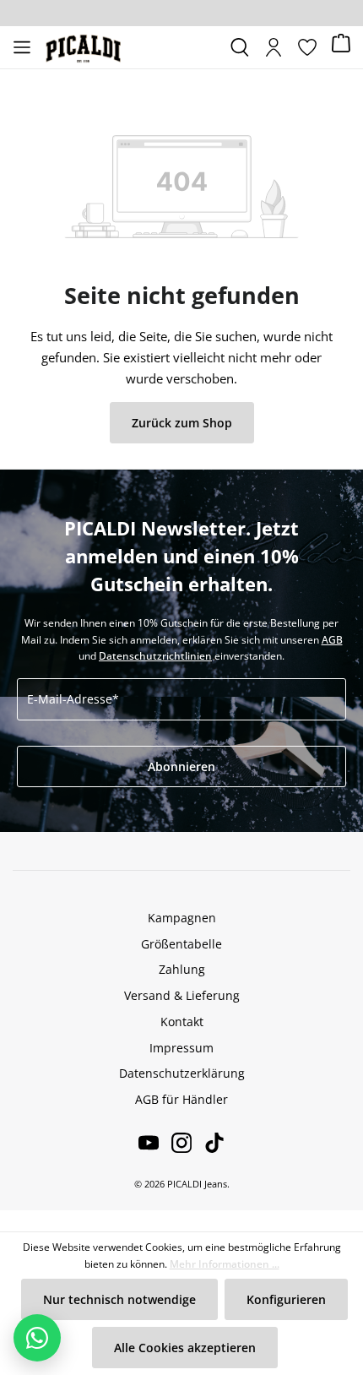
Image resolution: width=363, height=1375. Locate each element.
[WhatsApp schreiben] (37, 1337)
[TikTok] (208, 1142)
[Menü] (22, 47)
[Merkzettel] (307, 47)
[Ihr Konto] (273, 47)
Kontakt (181, 1022)
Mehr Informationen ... (224, 1264)
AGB (332, 640)
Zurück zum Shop (182, 423)
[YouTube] (148, 1142)
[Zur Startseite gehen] (131, 47)
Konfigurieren (286, 1299)
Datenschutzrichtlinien (155, 656)
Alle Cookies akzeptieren (185, 1348)
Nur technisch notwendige (119, 1299)
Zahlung (182, 969)
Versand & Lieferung (182, 995)
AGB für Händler (181, 1099)
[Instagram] (175, 1142)
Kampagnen (182, 918)
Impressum (181, 1048)
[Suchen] (240, 47)
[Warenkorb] (341, 47)
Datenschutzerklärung (182, 1073)
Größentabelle (181, 944)
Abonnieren (181, 766)
